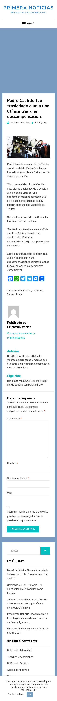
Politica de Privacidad (19, 650)
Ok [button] (29, 694)
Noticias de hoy (14, 294)
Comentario (14, 418)
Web (9, 492)
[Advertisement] (28, 58)
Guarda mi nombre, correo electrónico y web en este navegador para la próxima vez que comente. (27, 516)
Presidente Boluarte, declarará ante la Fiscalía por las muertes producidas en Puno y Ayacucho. (27, 618)
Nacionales (37, 290)
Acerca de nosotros (18, 669)
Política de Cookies (18, 663)
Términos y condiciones (20, 656)
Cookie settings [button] (16, 694)
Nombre (12, 463)
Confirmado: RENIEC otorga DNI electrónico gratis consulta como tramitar (25, 589)
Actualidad (25, 290)
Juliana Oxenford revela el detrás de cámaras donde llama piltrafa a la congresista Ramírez (27, 603)
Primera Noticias (28, 8)
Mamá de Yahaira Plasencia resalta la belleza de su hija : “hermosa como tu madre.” (27, 574)
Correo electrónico (18, 478)
